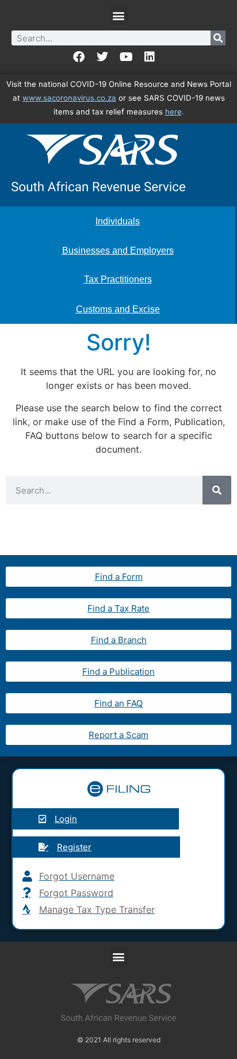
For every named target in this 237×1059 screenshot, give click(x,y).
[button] (118, 15)
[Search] (218, 37)
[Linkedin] (149, 56)
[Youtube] (125, 56)
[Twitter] (102, 56)
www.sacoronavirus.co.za (69, 97)
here (173, 111)
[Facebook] (78, 56)
